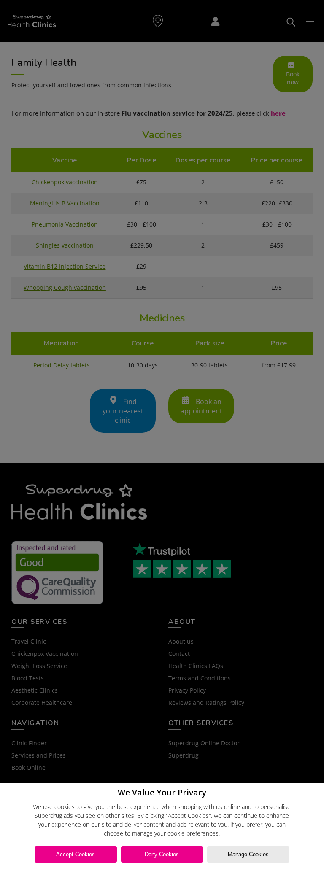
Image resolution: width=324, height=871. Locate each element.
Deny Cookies (162, 854)
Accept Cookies (75, 854)
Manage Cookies (248, 854)
